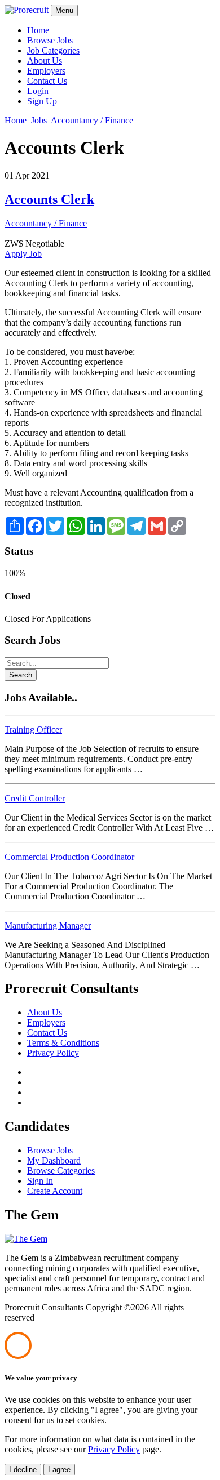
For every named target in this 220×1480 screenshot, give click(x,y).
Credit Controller (35, 798)
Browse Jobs (50, 40)
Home (38, 30)
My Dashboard (54, 1160)
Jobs (40, 120)
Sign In (40, 1180)
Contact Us (47, 81)
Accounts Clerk (49, 199)
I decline (23, 1469)
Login (38, 91)
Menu (64, 10)
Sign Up (42, 101)
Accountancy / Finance (93, 120)
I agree (59, 1469)
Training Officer (33, 729)
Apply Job (23, 253)
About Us (44, 60)
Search (20, 675)
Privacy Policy (53, 1053)
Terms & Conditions (63, 1042)
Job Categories (53, 50)
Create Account (54, 1191)
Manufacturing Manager (48, 925)
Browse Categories (61, 1170)
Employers (46, 70)
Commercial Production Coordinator (69, 857)
